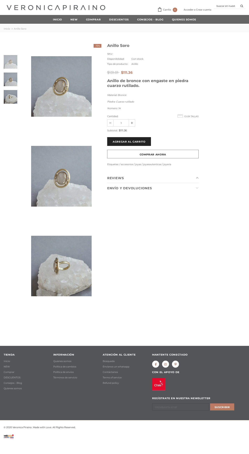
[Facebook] (155, 364)
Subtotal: (112, 130)
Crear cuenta (203, 9)
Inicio (7, 28)
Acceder (189, 9)
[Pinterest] (175, 364)
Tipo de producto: (117, 63)
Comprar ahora (153, 154)
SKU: (110, 53)
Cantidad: (112, 116)
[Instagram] (165, 364)
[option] (61, 86)
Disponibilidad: (115, 58)
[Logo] (56, 7)
